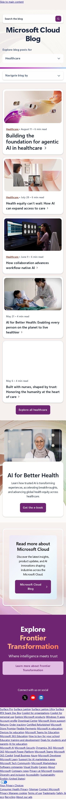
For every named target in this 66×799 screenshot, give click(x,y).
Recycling (10, 797)
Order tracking (17, 724)
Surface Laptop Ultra (43, 709)
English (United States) (12, 778)
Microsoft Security (25, 747)
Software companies (11, 767)
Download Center (28, 720)
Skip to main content (12, 1)
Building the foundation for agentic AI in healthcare (32, 142)
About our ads (24, 797)
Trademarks (49, 793)
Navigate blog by (16, 75)
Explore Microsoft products (30, 716)
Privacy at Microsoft (41, 770)
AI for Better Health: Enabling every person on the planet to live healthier (32, 327)
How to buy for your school (44, 736)
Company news (20, 770)
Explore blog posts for (17, 49)
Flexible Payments (26, 728)
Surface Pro (6, 709)
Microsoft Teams (44, 751)
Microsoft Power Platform (19, 751)
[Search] (58, 19)
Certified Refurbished (38, 724)
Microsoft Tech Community (15, 763)
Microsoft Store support (51, 720)
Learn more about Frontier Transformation (33, 668)
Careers (43, 767)
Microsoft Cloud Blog (30, 586)
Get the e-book (33, 507)
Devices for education (12, 732)
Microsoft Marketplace (44, 763)
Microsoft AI (7, 747)
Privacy (4, 793)
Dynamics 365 (44, 747)
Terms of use (35, 793)
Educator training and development (20, 740)
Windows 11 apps (55, 716)
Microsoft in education (50, 728)
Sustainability (47, 774)
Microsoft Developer (49, 755)
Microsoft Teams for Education (42, 732)
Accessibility (33, 774)
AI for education (18, 743)
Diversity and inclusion (12, 774)
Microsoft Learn (9, 759)
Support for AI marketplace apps (37, 759)
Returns (4, 724)
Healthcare (12, 58)
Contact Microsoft (49, 789)
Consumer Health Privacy (14, 789)
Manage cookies (18, 793)
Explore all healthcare (33, 410)
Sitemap (33, 789)
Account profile (8, 720)
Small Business (22, 755)
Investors (58, 770)
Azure (34, 755)
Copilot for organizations (36, 713)
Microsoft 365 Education (14, 736)
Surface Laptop (22, 709)
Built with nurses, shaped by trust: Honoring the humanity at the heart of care (33, 391)
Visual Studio (30, 767)
